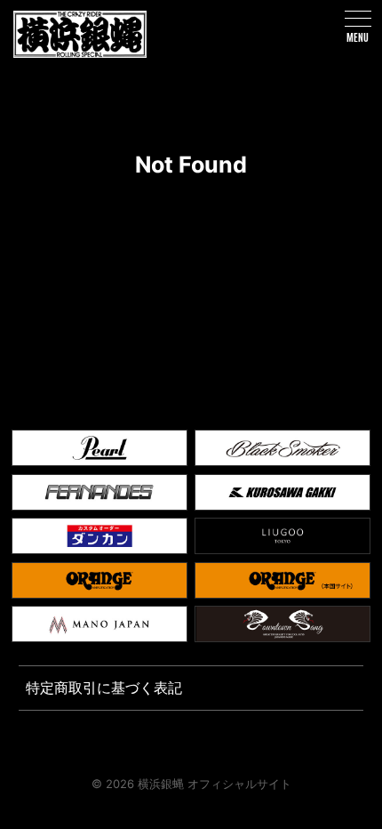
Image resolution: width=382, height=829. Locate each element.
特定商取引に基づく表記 (104, 687)
